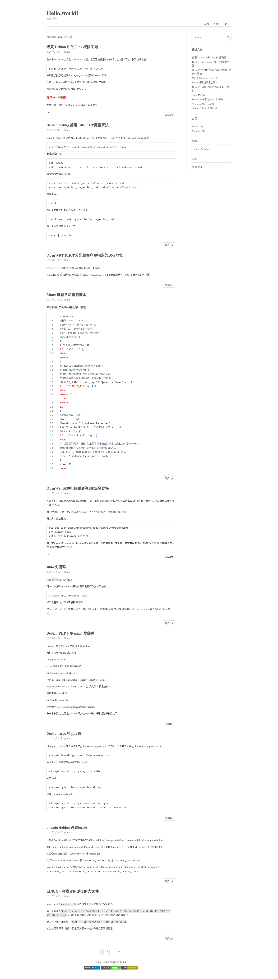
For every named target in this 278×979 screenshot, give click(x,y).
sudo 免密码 (56, 566)
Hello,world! (62, 12)
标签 (194, 141)
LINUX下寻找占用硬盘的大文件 (72, 891)
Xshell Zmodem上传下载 (205, 78)
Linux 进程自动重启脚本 (66, 294)
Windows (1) (198, 130)
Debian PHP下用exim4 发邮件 (70, 633)
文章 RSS (197, 167)
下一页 (116, 952)
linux (67, 51)
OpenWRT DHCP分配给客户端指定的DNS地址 (84, 255)
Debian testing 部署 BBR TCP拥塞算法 (77, 125)
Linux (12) (197, 126)
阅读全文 (168, 115)
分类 (194, 118)
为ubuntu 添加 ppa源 (63, 733)
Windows (205, 148)
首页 (206, 24)
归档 (216, 24)
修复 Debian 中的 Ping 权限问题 (72, 46)
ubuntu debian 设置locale (66, 827)
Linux (196, 148)
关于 (226, 24)
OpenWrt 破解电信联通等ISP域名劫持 (77, 488)
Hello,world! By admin (114, 961)
